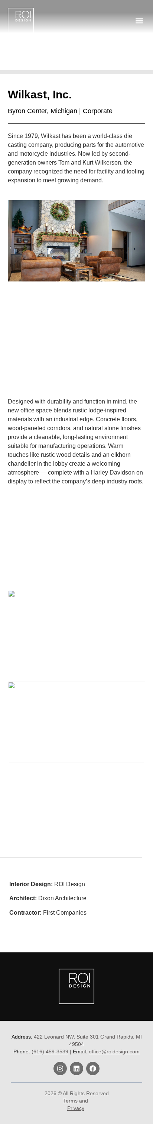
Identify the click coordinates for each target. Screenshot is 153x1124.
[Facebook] (93, 1068)
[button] (139, 20)
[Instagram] (60, 1068)
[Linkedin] (76, 1068)
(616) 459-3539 (50, 1051)
